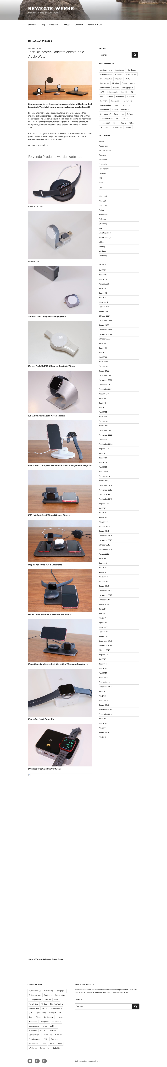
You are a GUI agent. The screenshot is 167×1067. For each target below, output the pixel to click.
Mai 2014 (102, 723)
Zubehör (128, 127)
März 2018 (103, 577)
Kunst (101, 187)
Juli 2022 (102, 343)
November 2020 (105, 435)
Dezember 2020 (105, 430)
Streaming (103, 224)
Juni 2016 (103, 664)
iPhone (110, 96)
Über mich (79, 25)
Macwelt (102, 201)
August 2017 (104, 604)
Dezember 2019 (105, 485)
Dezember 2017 (105, 591)
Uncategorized (105, 233)
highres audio (112, 92)
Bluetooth (119, 74)
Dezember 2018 (105, 536)
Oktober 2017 (104, 600)
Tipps (115, 123)
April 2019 (103, 517)
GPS (102, 92)
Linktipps (66, 25)
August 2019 (104, 504)
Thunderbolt (105, 123)
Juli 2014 (102, 719)
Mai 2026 (103, 279)
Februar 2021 (104, 421)
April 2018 (103, 572)
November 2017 (105, 595)
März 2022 (103, 362)
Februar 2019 (104, 526)
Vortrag (102, 247)
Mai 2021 (102, 407)
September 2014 (105, 714)
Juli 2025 (102, 288)
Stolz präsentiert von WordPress (87, 1061)
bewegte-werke (51, 8)
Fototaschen (105, 88)
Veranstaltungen (105, 237)
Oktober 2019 (104, 494)
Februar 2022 (104, 366)
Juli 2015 (102, 691)
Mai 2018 (102, 568)
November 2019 (105, 490)
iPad (102, 96)
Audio (101, 141)
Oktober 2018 (104, 545)
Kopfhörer (104, 101)
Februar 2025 (104, 307)
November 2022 (105, 334)
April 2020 (103, 467)
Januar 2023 (104, 325)
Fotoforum (103, 160)
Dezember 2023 (105, 320)
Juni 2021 (102, 403)
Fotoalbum (53, 25)
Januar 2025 (104, 311)
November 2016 (105, 645)
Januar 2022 (104, 371)
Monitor (115, 110)
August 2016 (104, 655)
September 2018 (105, 549)
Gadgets (102, 173)
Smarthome (119, 114)
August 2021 (104, 394)
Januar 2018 (104, 586)
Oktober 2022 (104, 339)
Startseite (32, 25)
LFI (100, 192)
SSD (117, 118)
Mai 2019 (102, 513)
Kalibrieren (120, 96)
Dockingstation (106, 79)
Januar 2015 (104, 705)
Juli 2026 (102, 270)
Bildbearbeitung (105, 150)
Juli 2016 (102, 659)
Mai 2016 (102, 668)
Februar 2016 (104, 682)
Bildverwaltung (106, 74)
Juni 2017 (102, 613)
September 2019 (105, 499)
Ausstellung (119, 70)
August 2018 (104, 554)
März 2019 (103, 522)
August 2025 (104, 284)
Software (130, 114)
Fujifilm (116, 88)
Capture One (131, 74)
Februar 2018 (104, 581)
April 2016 (103, 673)
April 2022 (103, 357)
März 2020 (103, 471)
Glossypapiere (127, 88)
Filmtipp (115, 83)
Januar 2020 (104, 481)
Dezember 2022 (105, 330)
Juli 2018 (102, 558)
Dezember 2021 (105, 375)
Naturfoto (103, 205)
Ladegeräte (115, 101)
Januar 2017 (104, 636)
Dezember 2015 (105, 687)
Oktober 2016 (104, 650)
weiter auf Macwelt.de (38, 145)
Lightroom (126, 105)
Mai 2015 (102, 696)
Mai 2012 (102, 737)
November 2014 (105, 710)
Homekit (124, 92)
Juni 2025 (103, 293)
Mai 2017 (102, 618)
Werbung (102, 251)
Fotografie (103, 164)
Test (100, 228)
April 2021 (103, 412)
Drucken (118, 79)
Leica (116, 105)
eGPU (127, 79)
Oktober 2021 (104, 385)
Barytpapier (132, 70)
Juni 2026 (103, 275)
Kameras (131, 96)
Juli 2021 (102, 398)
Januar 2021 (104, 426)
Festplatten (104, 83)
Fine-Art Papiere (128, 83)
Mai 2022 (102, 352)
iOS (132, 92)
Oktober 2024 (104, 316)
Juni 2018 (103, 563)
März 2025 (103, 302)
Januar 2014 (104, 732)
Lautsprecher (105, 105)
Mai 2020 (103, 462)
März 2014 (103, 728)
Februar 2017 (104, 632)
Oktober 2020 (104, 440)
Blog (43, 25)
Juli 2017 (102, 609)
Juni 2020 (103, 458)
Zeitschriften (117, 127)
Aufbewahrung (106, 70)
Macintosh (104, 110)
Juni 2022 (103, 348)
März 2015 (103, 700)
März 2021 (103, 417)
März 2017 (103, 627)
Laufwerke (128, 101)
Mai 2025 (103, 298)
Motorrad (124, 110)
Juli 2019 (102, 508)
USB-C (123, 123)
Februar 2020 (104, 476)
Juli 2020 (102, 453)
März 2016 (103, 677)
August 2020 (104, 449)
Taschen (125, 118)
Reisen (101, 210)
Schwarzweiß (105, 114)
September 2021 (105, 389)
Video (131, 123)
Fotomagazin (104, 169)
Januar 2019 (104, 531)
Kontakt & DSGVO (95, 25)
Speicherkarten (106, 118)
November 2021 (105, 380)
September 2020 (106, 444)
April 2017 (103, 623)
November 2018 (105, 540)
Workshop (104, 127)
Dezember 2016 (105, 641)
